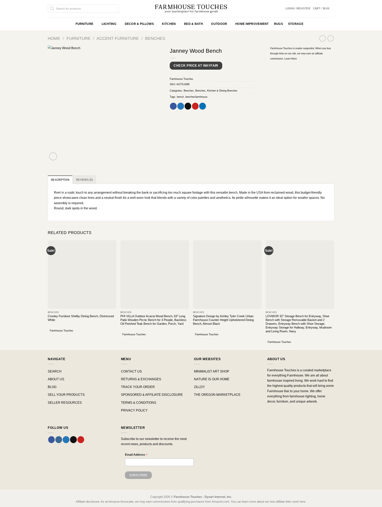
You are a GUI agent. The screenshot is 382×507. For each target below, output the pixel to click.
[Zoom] (53, 156)
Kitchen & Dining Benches (222, 90)
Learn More (290, 58)
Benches (155, 38)
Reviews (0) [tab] (84, 179)
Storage (295, 23)
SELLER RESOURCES (65, 402)
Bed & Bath (193, 23)
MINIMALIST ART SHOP (211, 371)
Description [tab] (60, 179)
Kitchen (169, 23)
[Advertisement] (302, 91)
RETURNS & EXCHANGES (141, 379)
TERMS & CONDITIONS (138, 402)
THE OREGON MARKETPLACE (217, 394)
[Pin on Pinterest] (195, 106)
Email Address (136, 455)
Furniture (85, 23)
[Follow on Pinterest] (80, 439)
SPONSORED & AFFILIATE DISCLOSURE (152, 394)
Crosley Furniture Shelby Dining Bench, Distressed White (81, 318)
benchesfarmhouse (196, 96)
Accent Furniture (117, 38)
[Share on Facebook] (173, 106)
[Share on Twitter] (180, 106)
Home (54, 38)
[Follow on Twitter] (66, 439)
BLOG (52, 387)
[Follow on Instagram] (58, 439)
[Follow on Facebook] (51, 439)
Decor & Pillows (139, 23)
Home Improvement (252, 23)
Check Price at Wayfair (195, 65)
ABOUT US (56, 379)
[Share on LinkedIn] (202, 106)
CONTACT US (131, 371)
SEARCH (54, 371)
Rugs (278, 23)
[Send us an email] (73, 439)
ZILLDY (199, 387)
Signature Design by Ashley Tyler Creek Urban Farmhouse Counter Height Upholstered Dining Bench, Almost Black (223, 320)
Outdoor (219, 23)
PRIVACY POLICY (134, 410)
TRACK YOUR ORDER (138, 387)
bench (180, 96)
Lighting (109, 23)
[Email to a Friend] (188, 106)
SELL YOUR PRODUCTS (66, 394)
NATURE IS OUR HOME (211, 379)
